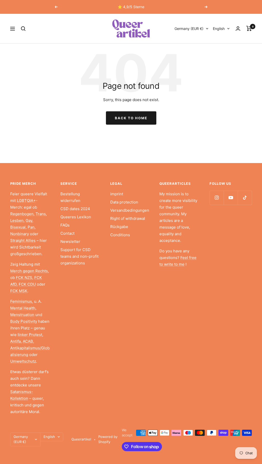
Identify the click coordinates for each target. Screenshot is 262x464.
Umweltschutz (23, 361)
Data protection (124, 202)
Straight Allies (23, 240)
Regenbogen (22, 213)
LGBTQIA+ (26, 200)
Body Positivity (23, 321)
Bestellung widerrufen (70, 197)
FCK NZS (24, 277)
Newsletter (70, 241)
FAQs (65, 225)
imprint (116, 193)
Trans (41, 213)
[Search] (23, 28)
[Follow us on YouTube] (231, 198)
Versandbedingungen (129, 210)
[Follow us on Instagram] (217, 198)
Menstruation (22, 314)
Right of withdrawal (127, 218)
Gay (29, 220)
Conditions (120, 234)
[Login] (238, 28)
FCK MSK (18, 290)
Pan (31, 227)
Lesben (17, 220)
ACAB (28, 341)
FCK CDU (27, 284)
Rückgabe (119, 226)
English (219, 28)
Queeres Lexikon (75, 216)
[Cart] (249, 28)
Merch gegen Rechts (29, 270)
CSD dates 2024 (75, 208)
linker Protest (30, 334)
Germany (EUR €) (188, 28)
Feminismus (21, 301)
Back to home (131, 118)
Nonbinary (19, 233)
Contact (67, 233)
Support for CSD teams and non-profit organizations (79, 256)
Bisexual (18, 227)
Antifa (15, 341)
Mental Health (22, 308)
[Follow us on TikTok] (245, 198)
